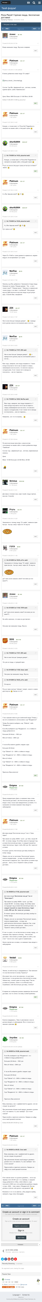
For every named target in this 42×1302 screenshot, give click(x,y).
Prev (7, 28)
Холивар (7, 1279)
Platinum (10, 20)
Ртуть (12, 509)
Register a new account (21, 1226)
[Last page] (39, 28)
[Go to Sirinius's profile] (5, 482)
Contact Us (25, 1295)
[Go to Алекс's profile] (5, 35)
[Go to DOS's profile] (5, 640)
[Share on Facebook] (5, 1259)
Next (34, 28)
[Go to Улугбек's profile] (5, 1038)
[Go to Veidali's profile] (5, 959)
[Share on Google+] (9, 1259)
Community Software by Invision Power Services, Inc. (21, 1299)
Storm (6, 1284)
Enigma (13, 785)
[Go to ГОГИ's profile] (5, 547)
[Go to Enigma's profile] (5, 786)
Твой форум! (9, 8)
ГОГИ (12, 546)
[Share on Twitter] (2, 1259)
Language (16, 1295)
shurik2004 (14, 141)
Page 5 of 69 (21, 29)
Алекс (12, 34)
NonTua (13, 270)
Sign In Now (21, 1237)
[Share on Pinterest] (15, 1259)
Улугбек (13, 1037)
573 (16, 1282)
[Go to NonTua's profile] (5, 272)
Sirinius (13, 480)
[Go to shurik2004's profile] (5, 143)
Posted (10, 43)
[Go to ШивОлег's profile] (38, 1280)
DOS (11, 639)
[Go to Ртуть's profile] (5, 510)
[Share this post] (37, 43)
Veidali (12, 957)
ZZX (11, 307)
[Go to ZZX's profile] (5, 309)
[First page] (3, 28)
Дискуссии (23, 1284)
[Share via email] (12, 1259)
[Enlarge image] (31, 128)
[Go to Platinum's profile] (5, 61)
